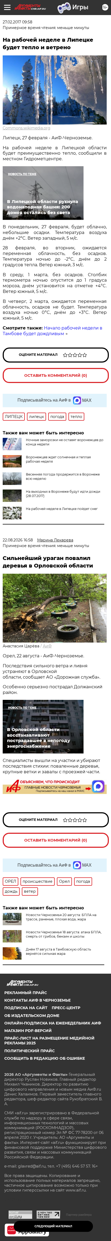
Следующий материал (53, 1226)
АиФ (47, 646)
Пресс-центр (66, 1007)
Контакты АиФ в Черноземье (37, 1000)
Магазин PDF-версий (28, 1030)
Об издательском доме (31, 1015)
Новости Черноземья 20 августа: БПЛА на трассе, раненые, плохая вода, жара (61, 917)
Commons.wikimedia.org (26, 128)
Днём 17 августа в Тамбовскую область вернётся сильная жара (58, 951)
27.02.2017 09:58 (17, 22)
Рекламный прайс (25, 992)
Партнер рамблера (79, 1214)
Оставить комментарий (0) (55, 375)
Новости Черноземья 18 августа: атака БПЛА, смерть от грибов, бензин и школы (64, 934)
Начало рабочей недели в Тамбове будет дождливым (52, 330)
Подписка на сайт (25, 1007)
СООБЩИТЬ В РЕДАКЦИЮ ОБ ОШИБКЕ (44, 1058)
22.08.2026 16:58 (18, 540)
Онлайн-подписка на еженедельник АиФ (52, 1023)
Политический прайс (29, 1050)
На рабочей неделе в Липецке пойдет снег (62, 509)
